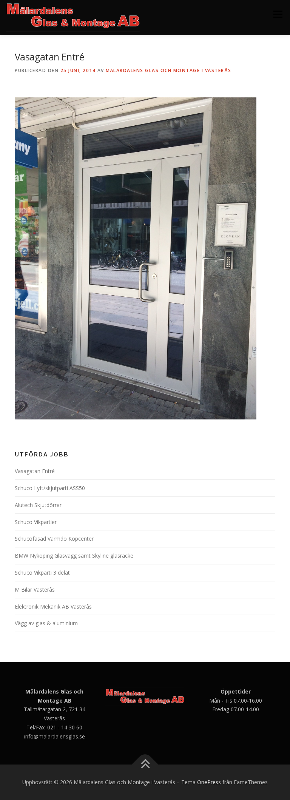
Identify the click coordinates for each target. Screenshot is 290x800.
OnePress (209, 782)
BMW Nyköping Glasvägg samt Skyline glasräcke (74, 555)
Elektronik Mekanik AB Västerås (53, 606)
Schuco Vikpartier (36, 522)
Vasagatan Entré (35, 471)
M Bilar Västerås (35, 589)
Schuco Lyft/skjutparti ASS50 (50, 488)
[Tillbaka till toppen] (145, 764)
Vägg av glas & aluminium (46, 623)
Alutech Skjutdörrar (38, 505)
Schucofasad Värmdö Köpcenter (54, 538)
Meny (277, 14)
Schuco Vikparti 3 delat (42, 572)
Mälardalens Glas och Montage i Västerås (168, 70)
